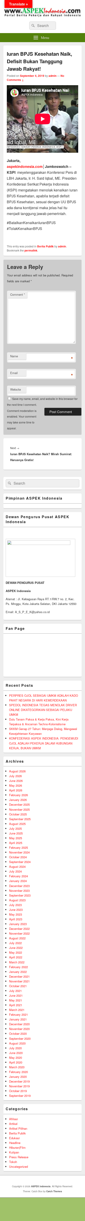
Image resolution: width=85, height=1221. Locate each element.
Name (14, 356)
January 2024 (18, 881)
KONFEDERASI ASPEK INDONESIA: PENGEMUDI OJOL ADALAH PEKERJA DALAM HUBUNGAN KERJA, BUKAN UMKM (43, 743)
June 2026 (16, 781)
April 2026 (15, 790)
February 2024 (18, 876)
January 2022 (18, 972)
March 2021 (16, 1010)
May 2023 (15, 914)
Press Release (18, 1157)
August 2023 (17, 900)
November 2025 (19, 809)
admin (52, 76)
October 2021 (18, 986)
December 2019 (19, 1081)
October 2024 (18, 857)
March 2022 (16, 962)
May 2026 (15, 785)
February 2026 (18, 795)
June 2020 (16, 1053)
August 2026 (17, 771)
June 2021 (16, 995)
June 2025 (16, 833)
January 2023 (18, 924)
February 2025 (18, 847)
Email (14, 373)
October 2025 (18, 814)
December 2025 (19, 804)
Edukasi (14, 1138)
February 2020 (18, 1072)
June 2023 (16, 909)
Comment (17, 294)
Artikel (13, 1124)
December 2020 (19, 1024)
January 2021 (18, 1019)
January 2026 (18, 800)
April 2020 (15, 1062)
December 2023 (19, 886)
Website (15, 389)
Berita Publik (45, 246)
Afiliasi (13, 1119)
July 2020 (15, 1048)
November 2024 (19, 852)
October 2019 (18, 1091)
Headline (14, 1143)
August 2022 (17, 938)
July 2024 (15, 871)
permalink (30, 250)
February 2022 (18, 967)
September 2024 (20, 862)
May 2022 (15, 952)
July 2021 (15, 991)
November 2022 (19, 933)
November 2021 (19, 981)
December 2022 (19, 928)
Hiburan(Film (17, 1147)
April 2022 (15, 957)
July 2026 (15, 776)
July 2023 (15, 905)
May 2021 (15, 1000)
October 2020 (18, 1033)
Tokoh (13, 1162)
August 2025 (17, 824)
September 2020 (20, 1038)
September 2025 (20, 819)
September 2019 (20, 1095)
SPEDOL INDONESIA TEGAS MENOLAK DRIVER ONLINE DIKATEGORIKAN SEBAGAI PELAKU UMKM (43, 710)
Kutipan (14, 1152)
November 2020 (19, 1029)
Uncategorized (18, 1166)
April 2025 (15, 843)
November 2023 (19, 890)
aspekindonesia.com (25, 166)
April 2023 (15, 919)
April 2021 (15, 1005)
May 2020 (15, 1057)
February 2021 (18, 1014)
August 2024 (17, 866)
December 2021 (19, 976)
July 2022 (15, 943)
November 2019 (19, 1086)
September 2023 (20, 895)
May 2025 (15, 838)
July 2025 (15, 828)
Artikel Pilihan (18, 1128)
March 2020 (16, 1067)
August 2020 (17, 1043)
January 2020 (18, 1076)
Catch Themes (54, 1191)
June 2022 (16, 947)
